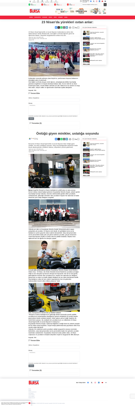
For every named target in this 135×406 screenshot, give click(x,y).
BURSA (31, 17)
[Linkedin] (99, 1)
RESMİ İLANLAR (31, 397)
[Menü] (30, 1)
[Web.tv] (105, 1)
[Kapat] (29, 403)
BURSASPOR (37, 17)
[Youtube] (102, 1)
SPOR (55, 17)
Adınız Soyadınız (33, 98)
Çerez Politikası (31, 396)
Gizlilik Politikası (31, 394)
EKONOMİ (44, 17)
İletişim (29, 390)
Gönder (31, 118)
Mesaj (30, 103)
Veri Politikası (31, 393)
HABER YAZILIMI (31, 403)
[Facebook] (91, 1)
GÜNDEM (60, 17)
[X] (94, 1)
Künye (29, 388)
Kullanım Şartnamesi (32, 391)
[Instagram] (97, 1)
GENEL (66, 17)
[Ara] (105, 4)
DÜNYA (50, 17)
